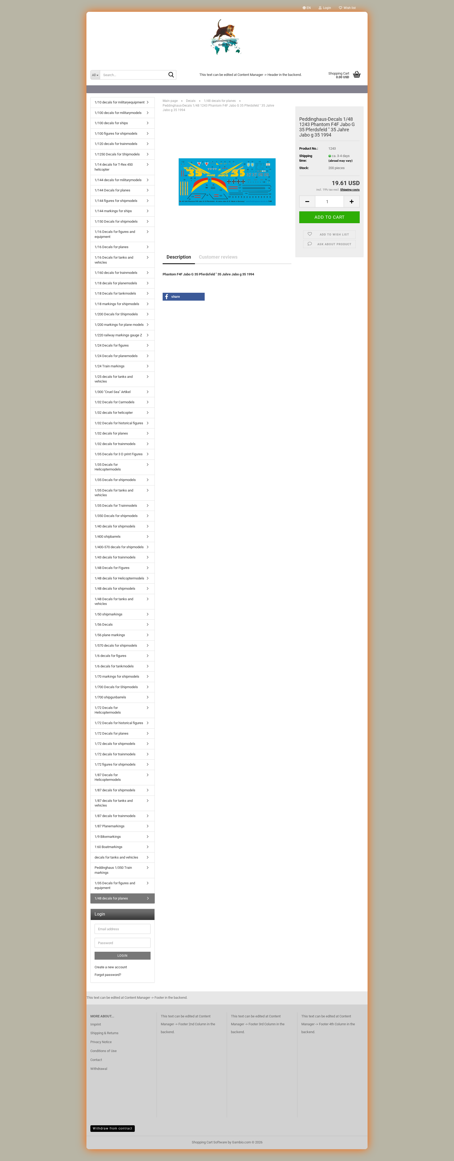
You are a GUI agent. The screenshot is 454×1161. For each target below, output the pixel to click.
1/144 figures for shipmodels (116, 201)
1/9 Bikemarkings (108, 837)
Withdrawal (98, 1069)
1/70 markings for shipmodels (117, 676)
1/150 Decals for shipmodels (116, 221)
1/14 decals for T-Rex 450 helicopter (114, 167)
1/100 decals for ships (111, 123)
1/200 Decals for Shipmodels (116, 314)
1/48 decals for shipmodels (115, 588)
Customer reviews (218, 257)
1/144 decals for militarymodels (118, 180)
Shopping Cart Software (209, 1142)
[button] (307, 8)
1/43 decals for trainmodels (115, 557)
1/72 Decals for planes (111, 733)
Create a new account (111, 967)
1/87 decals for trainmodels (115, 816)
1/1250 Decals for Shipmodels (117, 154)
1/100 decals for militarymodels (118, 113)
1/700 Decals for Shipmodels (116, 687)
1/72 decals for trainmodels (115, 754)
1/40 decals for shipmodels (115, 526)
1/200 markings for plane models (119, 325)
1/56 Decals (104, 624)
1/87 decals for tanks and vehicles (114, 803)
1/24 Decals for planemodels (116, 356)
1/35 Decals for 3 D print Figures (119, 454)
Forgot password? (108, 975)
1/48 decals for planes (111, 898)
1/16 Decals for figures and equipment (115, 234)
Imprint (95, 1024)
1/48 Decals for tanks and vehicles (114, 601)
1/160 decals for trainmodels (116, 273)
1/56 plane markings (110, 635)
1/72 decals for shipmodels (115, 744)
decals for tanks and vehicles (116, 857)
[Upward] (439, 1153)
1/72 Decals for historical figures (119, 723)
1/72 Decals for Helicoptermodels (108, 710)
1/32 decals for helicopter (114, 413)
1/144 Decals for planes (112, 190)
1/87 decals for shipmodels (115, 790)
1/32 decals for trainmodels (115, 444)
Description (179, 257)
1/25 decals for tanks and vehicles (114, 379)
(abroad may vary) (340, 161)
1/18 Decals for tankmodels (115, 293)
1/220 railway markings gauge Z (118, 335)
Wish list (349, 8)
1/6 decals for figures (110, 656)
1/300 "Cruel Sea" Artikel (113, 392)
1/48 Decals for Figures (112, 568)
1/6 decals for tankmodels (114, 666)
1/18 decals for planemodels (116, 283)
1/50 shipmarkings (108, 614)
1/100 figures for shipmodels (116, 133)
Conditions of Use (103, 1051)
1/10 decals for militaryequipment (120, 102)
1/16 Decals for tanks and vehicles (114, 259)
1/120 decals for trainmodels (116, 144)
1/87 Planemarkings (110, 826)
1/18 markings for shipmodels (117, 304)
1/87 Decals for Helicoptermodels (108, 777)
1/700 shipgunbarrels (110, 697)
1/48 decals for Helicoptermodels (119, 578)
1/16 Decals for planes (111, 247)
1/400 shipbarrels (108, 536)
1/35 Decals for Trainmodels (116, 506)
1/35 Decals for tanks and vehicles (114, 492)
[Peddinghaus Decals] (227, 38)
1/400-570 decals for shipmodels (119, 547)
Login (122, 956)
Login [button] (326, 8)
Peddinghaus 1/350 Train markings (113, 870)
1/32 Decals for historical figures (119, 423)
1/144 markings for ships (113, 211)
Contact (96, 1060)
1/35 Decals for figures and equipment (115, 885)
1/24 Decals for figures (112, 345)
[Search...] (171, 75)
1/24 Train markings (110, 366)
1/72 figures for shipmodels (115, 764)
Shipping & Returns (104, 1033)
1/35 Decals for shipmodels (115, 480)
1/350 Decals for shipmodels (116, 516)
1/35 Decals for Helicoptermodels (108, 467)
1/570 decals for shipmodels (116, 645)
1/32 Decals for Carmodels (115, 402)
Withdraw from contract (112, 1128)
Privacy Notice (101, 1042)
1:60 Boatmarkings (108, 847)
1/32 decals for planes (111, 433)
